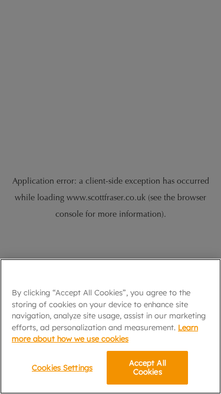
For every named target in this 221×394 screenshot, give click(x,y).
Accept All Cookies (147, 367)
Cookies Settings (62, 367)
